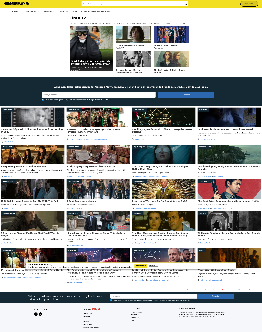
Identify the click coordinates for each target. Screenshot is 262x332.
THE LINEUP (86, 321)
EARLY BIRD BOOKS (88, 319)
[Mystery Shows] (32, 230)
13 (239, 290)
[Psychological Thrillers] (163, 164)
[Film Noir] (229, 230)
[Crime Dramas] (98, 230)
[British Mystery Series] (32, 198)
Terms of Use (135, 315)
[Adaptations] (32, 126)
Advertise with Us (136, 312)
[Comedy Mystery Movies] (98, 164)
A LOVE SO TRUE (87, 313)
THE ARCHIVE (86, 316)
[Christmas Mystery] (98, 126)
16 (250, 290)
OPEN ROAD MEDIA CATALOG (91, 327)
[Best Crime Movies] (98, 198)
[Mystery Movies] (163, 198)
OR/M (132, 320)
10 (213, 290)
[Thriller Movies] (229, 164)
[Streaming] (229, 126)
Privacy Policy (135, 317)
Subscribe (249, 4)
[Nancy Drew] (32, 164)
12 (230, 290)
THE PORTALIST (87, 324)
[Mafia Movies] (229, 198)
